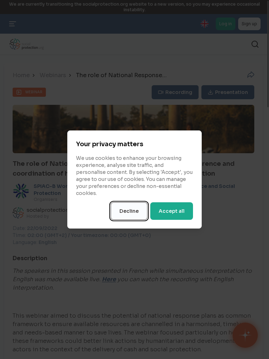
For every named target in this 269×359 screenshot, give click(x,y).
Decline (129, 211)
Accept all (172, 211)
